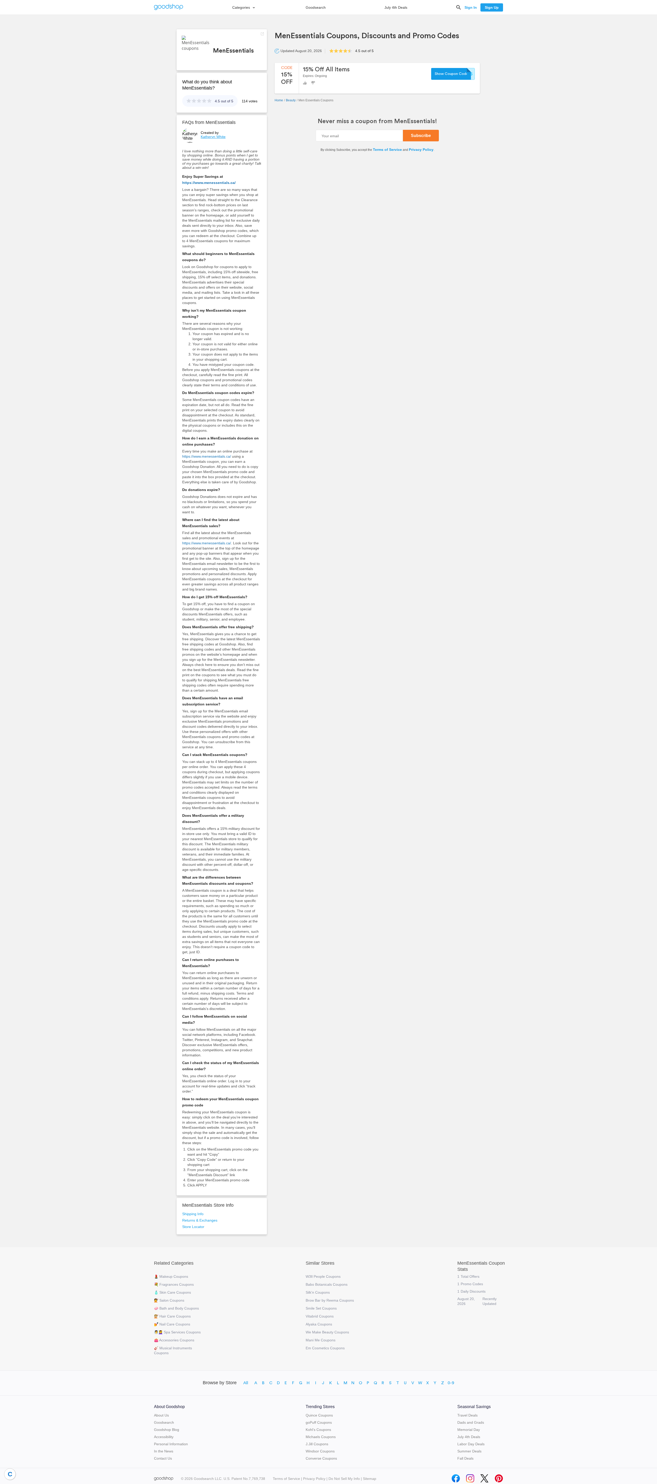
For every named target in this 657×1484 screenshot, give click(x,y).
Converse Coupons (321, 1458)
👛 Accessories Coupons (174, 1340)
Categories (241, 7)
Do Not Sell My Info (344, 1479)
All (245, 1383)
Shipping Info (193, 1214)
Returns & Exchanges (199, 1220)
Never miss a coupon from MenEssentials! (377, 121)
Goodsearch (316, 7)
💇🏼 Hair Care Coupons (172, 1316)
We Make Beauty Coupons (327, 1332)
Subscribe (421, 135)
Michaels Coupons (321, 1437)
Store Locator (193, 1227)
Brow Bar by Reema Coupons (330, 1300)
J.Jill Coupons (317, 1444)
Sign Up (492, 7)
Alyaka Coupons (319, 1324)
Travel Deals (467, 1415)
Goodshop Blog (166, 1430)
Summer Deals (469, 1451)
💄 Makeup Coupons (171, 1276)
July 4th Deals (395, 7)
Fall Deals (465, 1458)
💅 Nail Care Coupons (172, 1324)
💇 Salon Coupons (169, 1300)
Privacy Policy (421, 150)
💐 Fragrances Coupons (174, 1284)
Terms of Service (387, 150)
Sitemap (369, 1479)
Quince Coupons (319, 1415)
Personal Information (171, 1444)
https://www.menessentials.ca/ (209, 183)
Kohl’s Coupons (318, 1430)
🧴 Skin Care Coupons (172, 1292)
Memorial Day (468, 1430)
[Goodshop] (168, 7)
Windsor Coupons (320, 1451)
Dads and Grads (470, 1422)
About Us (161, 1415)
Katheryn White (213, 137)
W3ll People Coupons (323, 1276)
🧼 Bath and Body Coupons (176, 1308)
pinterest (499, 1477)
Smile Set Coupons (321, 1308)
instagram (470, 1477)
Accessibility (163, 1437)
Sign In (471, 7)
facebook (456, 1477)
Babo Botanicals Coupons (326, 1284)
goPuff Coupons (319, 1422)
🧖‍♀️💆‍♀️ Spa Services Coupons (177, 1332)
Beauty (291, 100)
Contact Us (163, 1458)
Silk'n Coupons (318, 1292)
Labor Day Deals (471, 1444)
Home (279, 100)
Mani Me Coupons (320, 1340)
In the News (163, 1451)
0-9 (451, 1383)
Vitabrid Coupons (320, 1316)
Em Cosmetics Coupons (325, 1348)
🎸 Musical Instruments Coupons (173, 1350)
